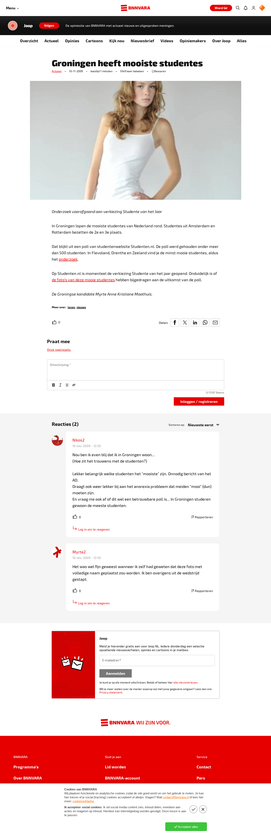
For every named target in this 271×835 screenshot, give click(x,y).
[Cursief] (60, 385)
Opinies (72, 40)
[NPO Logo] (262, 8)
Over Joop (221, 40)
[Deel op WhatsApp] (205, 322)
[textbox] (135, 370)
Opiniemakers (193, 40)
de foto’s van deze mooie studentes (83, 279)
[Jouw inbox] (245, 8)
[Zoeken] (237, 8)
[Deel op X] (185, 322)
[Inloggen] (253, 8)
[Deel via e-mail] (215, 322)
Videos (166, 40)
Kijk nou (116, 40)
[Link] (74, 385)
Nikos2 (78, 440)
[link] (71, 307)
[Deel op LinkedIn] (195, 322)
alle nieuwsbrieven (185, 682)
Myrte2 (79, 551)
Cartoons (94, 40)
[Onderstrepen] (67, 385)
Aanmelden (115, 673)
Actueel (51, 40)
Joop (28, 25)
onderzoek (68, 259)
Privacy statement (110, 692)
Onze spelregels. (59, 349)
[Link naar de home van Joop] (12, 25)
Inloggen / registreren (199, 401)
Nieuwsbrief (142, 40)
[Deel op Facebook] (175, 322)
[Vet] (53, 385)
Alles (242, 40)
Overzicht (29, 40)
